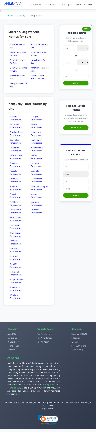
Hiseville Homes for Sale (39, 46)
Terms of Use (13, 346)
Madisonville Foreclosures (36, 180)
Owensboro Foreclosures (15, 234)
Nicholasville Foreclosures (15, 219)
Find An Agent (76, 128)
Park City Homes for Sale (39, 69)
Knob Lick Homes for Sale (38, 54)
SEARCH (76, 83)
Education (75, 338)
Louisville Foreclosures (36, 172)
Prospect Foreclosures (15, 258)
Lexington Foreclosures (36, 165)
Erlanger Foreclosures (15, 165)
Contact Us (12, 338)
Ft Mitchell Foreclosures (15, 203)
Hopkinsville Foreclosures (36, 141)
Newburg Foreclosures (36, 203)
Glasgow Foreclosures (36, 118)
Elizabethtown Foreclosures (16, 157)
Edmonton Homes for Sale (18, 61)
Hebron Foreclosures (36, 126)
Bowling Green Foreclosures (16, 133)
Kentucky (21, 15)
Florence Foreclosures (15, 180)
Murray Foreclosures (36, 196)
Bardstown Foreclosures (15, 126)
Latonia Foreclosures (36, 157)
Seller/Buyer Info (78, 346)
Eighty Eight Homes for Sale (18, 69)
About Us (11, 334)
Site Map (11, 349)
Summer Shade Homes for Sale (37, 77)
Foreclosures (35, 4)
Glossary (75, 342)
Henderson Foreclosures (36, 133)
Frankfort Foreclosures (15, 188)
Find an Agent (66, 4)
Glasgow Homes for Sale (19, 85)
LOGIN (86, 29)
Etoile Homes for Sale (17, 77)
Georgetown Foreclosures (15, 211)
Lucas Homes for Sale (38, 61)
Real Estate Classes (84, 4)
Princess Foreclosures (15, 250)
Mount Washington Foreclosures (39, 188)
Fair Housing (77, 349)
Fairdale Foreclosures (15, 172)
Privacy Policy (13, 342)
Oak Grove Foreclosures (15, 227)
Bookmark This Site (80, 334)
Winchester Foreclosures (15, 296)
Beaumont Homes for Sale (18, 54)
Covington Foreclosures (15, 149)
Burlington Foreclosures (15, 141)
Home (10, 15)
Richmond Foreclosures (15, 273)
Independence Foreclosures (37, 149)
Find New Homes (44, 338)
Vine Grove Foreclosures (15, 289)
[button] (48, 419)
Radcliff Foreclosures (15, 265)
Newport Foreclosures (36, 211)
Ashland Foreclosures (15, 118)
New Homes (50, 4)
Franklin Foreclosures (15, 196)
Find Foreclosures (44, 334)
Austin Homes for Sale (17, 46)
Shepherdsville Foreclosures (16, 281)
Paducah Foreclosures (15, 242)
